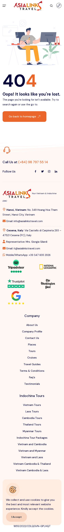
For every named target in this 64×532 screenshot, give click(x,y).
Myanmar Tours (32, 431)
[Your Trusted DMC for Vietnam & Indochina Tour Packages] (28, 5)
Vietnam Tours (32, 405)
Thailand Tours (32, 424)
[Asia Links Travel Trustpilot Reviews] (16, 281)
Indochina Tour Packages (32, 438)
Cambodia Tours (32, 418)
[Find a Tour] (51, 5)
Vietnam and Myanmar (32, 451)
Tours (32, 351)
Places (32, 344)
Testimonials (32, 384)
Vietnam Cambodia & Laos (32, 470)
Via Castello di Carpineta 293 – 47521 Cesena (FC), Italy (32, 233)
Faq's (32, 377)
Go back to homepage (22, 116)
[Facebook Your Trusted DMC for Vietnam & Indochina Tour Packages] (35, 171)
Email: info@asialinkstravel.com (24, 221)
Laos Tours (32, 411)
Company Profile (32, 331)
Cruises (32, 357)
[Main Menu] (4, 5)
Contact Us (32, 338)
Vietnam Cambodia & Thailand (32, 464)
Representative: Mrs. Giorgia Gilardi (26, 242)
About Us (32, 325)
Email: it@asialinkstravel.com (23, 248)
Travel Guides (32, 364)
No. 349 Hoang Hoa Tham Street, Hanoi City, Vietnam (30, 212)
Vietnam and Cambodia (32, 444)
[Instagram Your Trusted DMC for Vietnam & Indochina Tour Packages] (49, 171)
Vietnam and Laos (32, 457)
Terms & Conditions (32, 371)
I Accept (16, 516)
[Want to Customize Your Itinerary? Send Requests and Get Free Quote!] (58, 5)
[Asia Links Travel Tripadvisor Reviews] (16, 266)
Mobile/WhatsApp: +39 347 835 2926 (28, 255)
